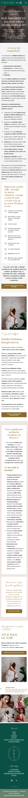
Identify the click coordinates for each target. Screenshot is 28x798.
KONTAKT (14, 738)
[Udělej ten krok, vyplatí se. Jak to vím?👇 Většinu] (7, 701)
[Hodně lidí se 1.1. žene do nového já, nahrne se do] (21, 701)
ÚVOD (14, 732)
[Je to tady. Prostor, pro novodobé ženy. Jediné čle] (7, 715)
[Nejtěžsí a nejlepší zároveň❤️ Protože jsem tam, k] (21, 715)
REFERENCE (14, 736)
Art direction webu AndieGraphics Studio (14, 795)
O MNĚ (14, 734)
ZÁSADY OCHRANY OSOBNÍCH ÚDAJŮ (14, 740)
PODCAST (14, 775)
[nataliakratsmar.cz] (7, 3)
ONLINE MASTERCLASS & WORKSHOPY (14, 773)
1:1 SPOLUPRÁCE (14, 769)
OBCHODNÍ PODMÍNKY (14, 741)
